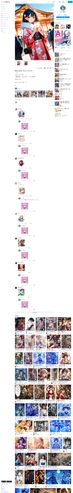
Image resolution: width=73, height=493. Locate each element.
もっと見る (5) (34, 312)
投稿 (63, 1)
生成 (59, 1)
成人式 (20, 79)
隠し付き (20, 105)
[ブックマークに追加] (48, 68)
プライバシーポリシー (4, 490)
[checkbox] (18, 105)
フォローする (63, 17)
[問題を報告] (27, 119)
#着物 (23, 82)
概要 (2, 485)
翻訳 (15, 85)
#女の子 (20, 82)
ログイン (70, 1)
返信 (30, 118)
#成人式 (16, 82)
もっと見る (68, 47)
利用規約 (2, 489)
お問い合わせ (3, 488)
